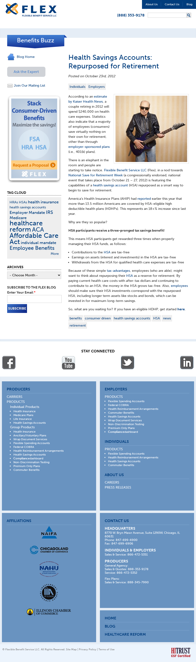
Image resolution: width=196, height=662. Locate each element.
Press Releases (118, 487)
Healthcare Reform (125, 634)
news (167, 318)
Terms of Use (106, 649)
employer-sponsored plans (89, 147)
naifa (49, 532)
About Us (152, 4)
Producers (18, 389)
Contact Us (172, 4)
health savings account (110, 185)
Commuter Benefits (26, 470)
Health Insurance (24, 411)
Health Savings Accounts (29, 422)
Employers (96, 87)
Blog (189, 4)
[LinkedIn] (187, 362)
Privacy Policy (87, 649)
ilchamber (49, 613)
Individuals (77, 87)
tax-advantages (118, 271)
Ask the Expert (26, 71)
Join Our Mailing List (29, 85)
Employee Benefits (32, 248)
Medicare (18, 217)
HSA (107, 252)
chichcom (49, 550)
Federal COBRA (23, 447)
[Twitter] (127, 362)
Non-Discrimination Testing (31, 462)
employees (179, 286)
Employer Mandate (27, 212)
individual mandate (38, 242)
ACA (38, 229)
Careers (112, 482)
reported (144, 199)
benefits (76, 318)
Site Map (71, 649)
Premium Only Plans (26, 466)
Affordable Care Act (34, 239)
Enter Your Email (21, 292)
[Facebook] (9, 362)
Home (110, 618)
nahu (49, 569)
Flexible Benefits (31, 9)
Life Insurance (22, 419)
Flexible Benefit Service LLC (125, 170)
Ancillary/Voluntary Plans (29, 435)
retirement (78, 325)
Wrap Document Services (30, 439)
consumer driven (98, 318)
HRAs (14, 202)
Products (16, 402)
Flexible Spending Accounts (31, 443)
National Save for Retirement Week (95, 175)
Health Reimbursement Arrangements (38, 450)
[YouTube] (68, 362)
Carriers (14, 397)
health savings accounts (132, 318)
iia (49, 592)
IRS (49, 212)
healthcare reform (26, 226)
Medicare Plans (23, 415)
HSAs (23, 202)
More (55, 254)
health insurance (43, 202)
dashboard (28, 458)
